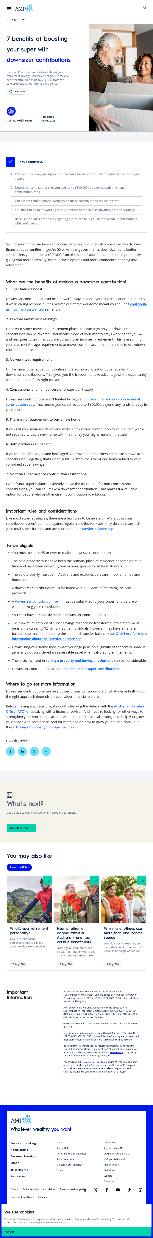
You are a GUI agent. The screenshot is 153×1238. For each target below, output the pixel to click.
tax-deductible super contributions (91, 668)
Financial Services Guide (94, 1062)
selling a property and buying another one (79, 660)
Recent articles (19, 867)
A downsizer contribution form (37, 601)
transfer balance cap (96, 528)
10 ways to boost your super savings (44, 727)
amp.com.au (116, 1052)
